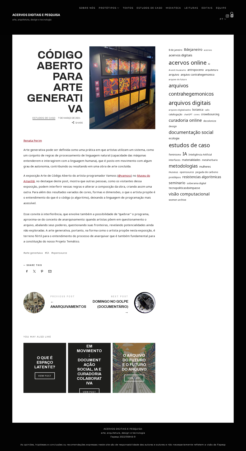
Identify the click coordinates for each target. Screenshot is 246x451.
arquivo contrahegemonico (197, 74)
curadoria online (185, 120)
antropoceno (195, 70)
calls (207, 110)
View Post (44, 375)
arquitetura (211, 70)
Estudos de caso (43, 118)
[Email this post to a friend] (49, 271)
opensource (60, 253)
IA (48, 253)
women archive (177, 199)
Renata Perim (32, 140)
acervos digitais (180, 55)
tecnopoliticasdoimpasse (184, 188)
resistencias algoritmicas (201, 177)
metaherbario (210, 160)
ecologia (174, 138)
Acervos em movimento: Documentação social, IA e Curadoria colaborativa (89, 362)
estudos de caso (189, 145)
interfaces (174, 160)
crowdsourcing (210, 114)
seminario (177, 182)
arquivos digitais (190, 102)
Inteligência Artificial (200, 154)
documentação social (191, 132)
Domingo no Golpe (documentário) (122, 305)
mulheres (205, 166)
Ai (209, 64)
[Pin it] (42, 271)
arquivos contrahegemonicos (191, 89)
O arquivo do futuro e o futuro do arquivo (133, 362)
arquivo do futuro (178, 79)
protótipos (175, 177)
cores (196, 114)
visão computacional (189, 194)
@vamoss (124, 175)
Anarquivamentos (56, 302)
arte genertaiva (34, 253)
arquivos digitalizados (180, 110)
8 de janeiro (175, 50)
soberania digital (196, 183)
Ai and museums (177, 70)
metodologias (183, 166)
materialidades (191, 160)
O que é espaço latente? (44, 362)
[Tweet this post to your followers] (34, 271)
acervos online (188, 63)
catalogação (175, 114)
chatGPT (188, 114)
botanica (197, 110)
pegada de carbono (206, 172)
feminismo (175, 154)
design (173, 126)
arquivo (174, 74)
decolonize (209, 121)
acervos (208, 50)
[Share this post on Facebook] (26, 271)
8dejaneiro (193, 49)
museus (173, 172)
